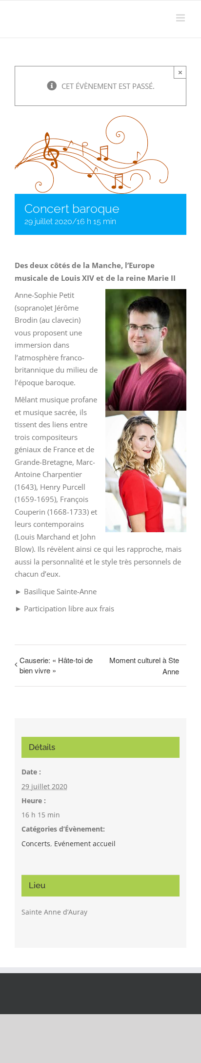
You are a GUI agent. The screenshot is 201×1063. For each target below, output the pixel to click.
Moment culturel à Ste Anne (144, 665)
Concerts (35, 843)
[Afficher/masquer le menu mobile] (181, 18)
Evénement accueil (85, 843)
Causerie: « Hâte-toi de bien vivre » (56, 665)
